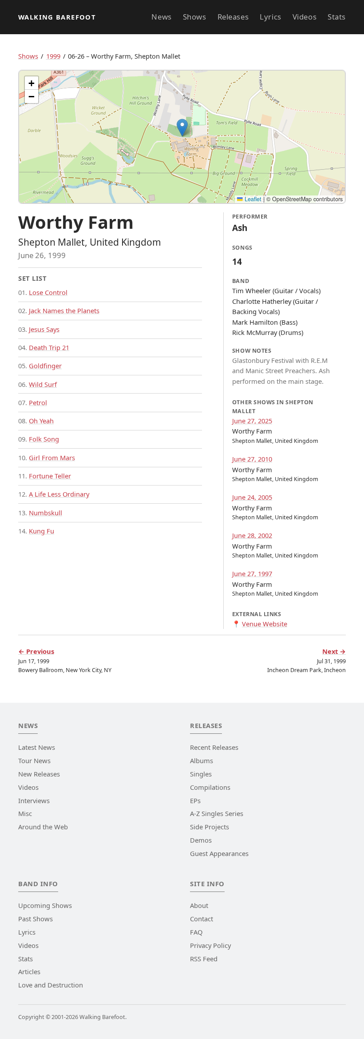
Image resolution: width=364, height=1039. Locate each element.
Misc (25, 813)
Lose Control (48, 292)
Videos (305, 17)
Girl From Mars (52, 457)
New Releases (39, 773)
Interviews (34, 800)
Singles (201, 773)
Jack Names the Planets (64, 310)
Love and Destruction (50, 984)
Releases (233, 17)
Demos (201, 840)
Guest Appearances (219, 853)
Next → (334, 651)
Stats (337, 17)
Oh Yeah (41, 420)
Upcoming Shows (45, 905)
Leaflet (252, 199)
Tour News (34, 760)
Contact (201, 918)
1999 (53, 56)
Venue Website (264, 623)
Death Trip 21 (49, 347)
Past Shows (35, 918)
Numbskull (45, 512)
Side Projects (209, 826)
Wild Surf (43, 384)
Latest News (36, 747)
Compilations (210, 787)
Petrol (38, 402)
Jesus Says (44, 329)
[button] (182, 128)
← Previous (36, 651)
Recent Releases (214, 747)
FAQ (196, 932)
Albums (201, 760)
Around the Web (43, 826)
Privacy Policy (210, 945)
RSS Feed (204, 958)
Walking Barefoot (57, 16)
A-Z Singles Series (216, 813)
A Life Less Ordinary (59, 494)
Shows (194, 17)
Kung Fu (41, 530)
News (161, 17)
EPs (195, 800)
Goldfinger (45, 365)
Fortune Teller (50, 475)
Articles (29, 971)
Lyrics (270, 17)
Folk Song (44, 438)
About (199, 905)
